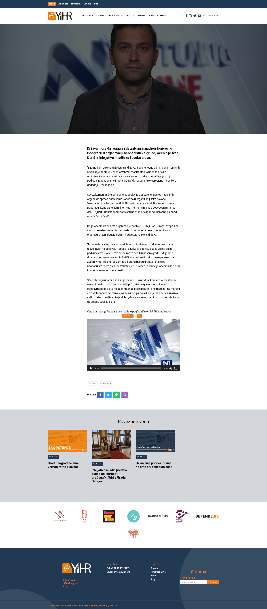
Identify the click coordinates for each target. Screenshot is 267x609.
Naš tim (129, 15)
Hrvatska (76, 3)
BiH (96, 3)
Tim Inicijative (158, 572)
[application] (133, 345)
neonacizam (105, 383)
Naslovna (87, 15)
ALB (213, 15)
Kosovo (87, 3)
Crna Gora (63, 3)
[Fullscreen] (175, 368)
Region (141, 15)
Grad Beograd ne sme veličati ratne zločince (63, 465)
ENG (217, 15)
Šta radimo (114, 15)
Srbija (52, 3)
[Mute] (170, 368)
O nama (100, 15)
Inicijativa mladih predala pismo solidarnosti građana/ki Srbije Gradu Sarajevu (109, 475)
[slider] (131, 368)
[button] (133, 345)
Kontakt (162, 15)
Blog (151, 15)
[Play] (91, 368)
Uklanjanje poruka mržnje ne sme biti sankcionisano (154, 465)
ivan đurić (93, 383)
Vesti (153, 575)
